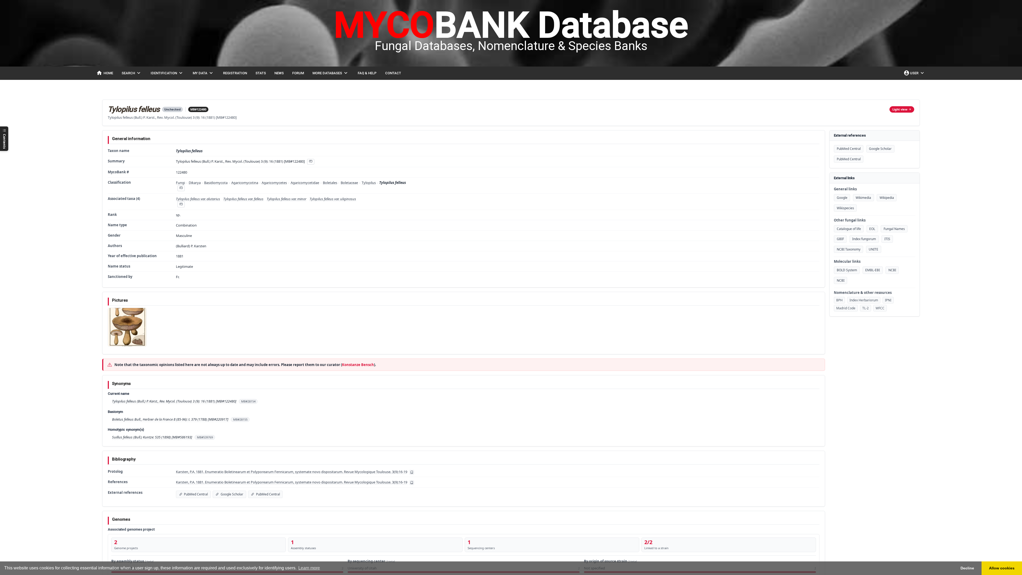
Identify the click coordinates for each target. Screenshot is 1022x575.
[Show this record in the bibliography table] (411, 472)
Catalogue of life (849, 229)
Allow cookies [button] (1002, 568)
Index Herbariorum (864, 300)
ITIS (887, 239)
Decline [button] (967, 568)
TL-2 (865, 308)
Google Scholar (880, 148)
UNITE (873, 249)
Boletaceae (349, 182)
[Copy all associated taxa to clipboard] (181, 204)
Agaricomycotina (244, 182)
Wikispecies (845, 208)
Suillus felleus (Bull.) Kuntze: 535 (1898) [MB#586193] (152, 437)
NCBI (892, 270)
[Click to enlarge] (127, 327)
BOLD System (847, 270)
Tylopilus (369, 182)
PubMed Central (849, 148)
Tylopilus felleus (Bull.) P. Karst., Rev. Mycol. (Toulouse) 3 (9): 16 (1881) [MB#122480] (174, 401)
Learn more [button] (309, 568)
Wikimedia (863, 197)
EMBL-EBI (872, 270)
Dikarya (195, 182)
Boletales (330, 182)
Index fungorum (864, 239)
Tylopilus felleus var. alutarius (198, 198)
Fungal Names (894, 229)
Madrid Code (845, 308)
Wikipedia (887, 197)
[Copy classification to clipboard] (181, 188)
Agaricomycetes (274, 182)
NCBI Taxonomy (848, 249)
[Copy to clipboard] (310, 162)
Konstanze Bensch (358, 364)
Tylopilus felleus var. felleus (243, 198)
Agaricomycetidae (305, 182)
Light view (899, 109)
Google (842, 197)
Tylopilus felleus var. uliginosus (333, 198)
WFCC (880, 308)
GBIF (840, 239)
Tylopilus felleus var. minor (286, 198)
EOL (872, 229)
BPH (839, 300)
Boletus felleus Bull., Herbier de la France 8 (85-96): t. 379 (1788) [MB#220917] (170, 419)
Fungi (180, 182)
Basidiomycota (216, 182)
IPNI (888, 300)
